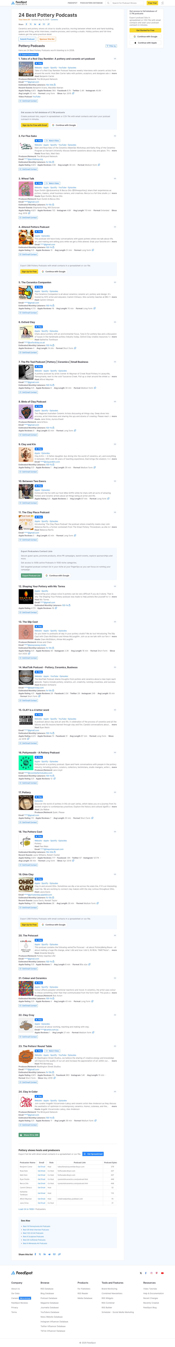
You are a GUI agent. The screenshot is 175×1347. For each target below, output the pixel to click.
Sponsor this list (47, 39)
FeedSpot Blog (150, 1307)
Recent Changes (150, 1298)
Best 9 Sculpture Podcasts (33, 1236)
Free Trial (152, 3)
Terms (14, 1312)
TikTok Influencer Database (53, 1331)
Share (21, 24)
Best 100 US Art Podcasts (33, 1233)
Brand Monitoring (109, 1289)
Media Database (85, 1298)
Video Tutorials (150, 1289)
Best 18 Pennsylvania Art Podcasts (36, 1226)
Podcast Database (49, 1298)
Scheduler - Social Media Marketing (118, 1312)
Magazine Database (49, 1303)
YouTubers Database (50, 1312)
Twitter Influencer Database (53, 1326)
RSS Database (47, 1289)
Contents (54, 20)
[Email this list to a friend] (43, 24)
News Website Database (51, 1317)
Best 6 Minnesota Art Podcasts (35, 1243)
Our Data (15, 1293)
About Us (15, 1289)
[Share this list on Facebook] (26, 24)
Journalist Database (50, 1307)
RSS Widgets (107, 1298)
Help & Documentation (153, 1293)
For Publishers (84, 1289)
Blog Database (47, 1293)
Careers (20, 1298)
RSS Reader (83, 1293)
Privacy (14, 1307)
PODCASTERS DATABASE (91, 3)
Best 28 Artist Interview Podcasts (36, 1230)
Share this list (26, 1254)
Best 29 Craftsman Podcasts (34, 1240)
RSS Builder (107, 1307)
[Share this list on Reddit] (39, 24)
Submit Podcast (27, 39)
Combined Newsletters (112, 1293)
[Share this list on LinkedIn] (35, 24)
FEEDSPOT (72, 3)
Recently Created (151, 1303)
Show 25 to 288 (31, 1135)
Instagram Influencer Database (54, 1321)
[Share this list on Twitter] (30, 24)
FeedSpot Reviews (19, 1303)
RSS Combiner (108, 1303)
